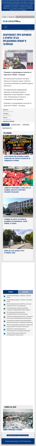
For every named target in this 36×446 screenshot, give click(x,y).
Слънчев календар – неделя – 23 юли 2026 (19, 296)
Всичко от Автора (8, 121)
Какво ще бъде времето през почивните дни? (14, 252)
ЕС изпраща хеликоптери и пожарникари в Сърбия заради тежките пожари (17, 314)
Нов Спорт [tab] (25, 292)
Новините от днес (29, 30)
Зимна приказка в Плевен (12, 430)
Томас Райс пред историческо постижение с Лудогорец (16, 334)
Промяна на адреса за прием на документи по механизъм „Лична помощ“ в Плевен (15, 221)
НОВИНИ (4, 17)
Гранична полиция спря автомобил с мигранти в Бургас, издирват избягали (20, 321)
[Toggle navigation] (6, 27)
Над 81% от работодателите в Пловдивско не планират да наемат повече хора (18, 330)
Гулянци (26, 124)
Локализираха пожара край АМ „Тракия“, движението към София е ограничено (18, 309)
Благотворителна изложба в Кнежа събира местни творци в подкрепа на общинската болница (17, 158)
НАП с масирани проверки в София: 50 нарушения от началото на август (20, 325)
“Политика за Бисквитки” (18, 8)
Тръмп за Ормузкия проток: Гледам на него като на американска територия (20, 317)
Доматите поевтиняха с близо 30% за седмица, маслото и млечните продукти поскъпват (17, 190)
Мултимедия (11, 17)
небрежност (7, 128)
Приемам (23, 10)
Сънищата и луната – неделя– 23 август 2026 (19, 300)
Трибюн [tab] (10, 292)
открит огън (15, 124)
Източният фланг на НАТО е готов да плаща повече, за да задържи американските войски (19, 305)
